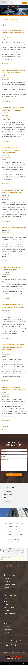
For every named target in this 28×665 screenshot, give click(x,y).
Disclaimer (7, 626)
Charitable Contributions (10, 618)
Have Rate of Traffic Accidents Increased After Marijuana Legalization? (13, 347)
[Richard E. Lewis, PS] (7, 2)
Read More (6, 64)
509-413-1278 (14, 7)
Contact (6, 604)
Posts (8, 39)
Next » (4, 429)
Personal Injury (8, 501)
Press (8, 234)
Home (5, 598)
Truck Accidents (8, 494)
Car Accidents (7, 491)
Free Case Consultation (11, 19)
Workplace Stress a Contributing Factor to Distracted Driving (10, 150)
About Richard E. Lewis (10, 613)
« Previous (5, 426)
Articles (8, 119)
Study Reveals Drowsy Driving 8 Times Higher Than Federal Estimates (13, 110)
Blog (5, 601)
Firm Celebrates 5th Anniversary (14, 227)
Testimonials (7, 623)
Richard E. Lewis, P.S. (6, 37)
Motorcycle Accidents (9, 497)
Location (6, 610)
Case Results (7, 621)
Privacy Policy (8, 629)
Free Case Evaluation (9, 607)
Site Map (6, 632)
